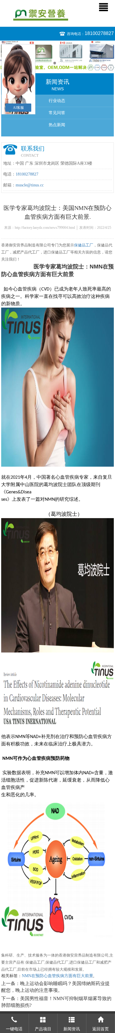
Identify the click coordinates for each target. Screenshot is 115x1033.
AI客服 (18, 108)
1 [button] (54, 63)
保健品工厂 (83, 245)
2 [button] (60, 63)
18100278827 (99, 33)
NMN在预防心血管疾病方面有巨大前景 (57, 976)
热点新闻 (57, 125)
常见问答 (57, 113)
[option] (57, 56)
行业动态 (57, 101)
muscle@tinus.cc (30, 185)
